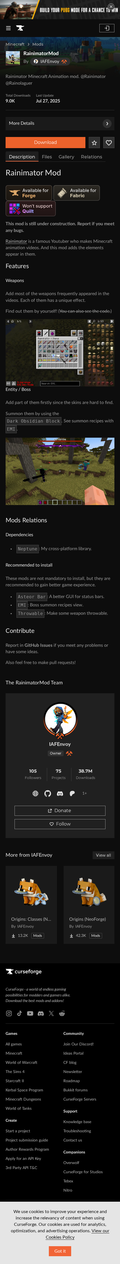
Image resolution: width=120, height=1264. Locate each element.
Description (22, 157)
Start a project (18, 1131)
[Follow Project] (108, 142)
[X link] (51, 1013)
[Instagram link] (9, 1013)
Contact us (72, 1140)
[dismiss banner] (111, 6)
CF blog (69, 1063)
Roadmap (71, 1081)
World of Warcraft (21, 1063)
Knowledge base (77, 1122)
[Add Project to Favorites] (94, 142)
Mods (37, 44)
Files (47, 157)
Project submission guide (27, 1140)
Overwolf (71, 1163)
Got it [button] (60, 1251)
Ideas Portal (73, 1053)
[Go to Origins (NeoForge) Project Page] (89, 905)
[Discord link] (40, 1013)
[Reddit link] (62, 1013)
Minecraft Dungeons (23, 1099)
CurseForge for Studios (83, 1172)
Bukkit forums (75, 1090)
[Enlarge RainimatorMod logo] (13, 58)
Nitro (67, 1190)
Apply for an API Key (23, 1159)
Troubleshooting (77, 1131)
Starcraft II (15, 1081)
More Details (21, 123)
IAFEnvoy (60, 744)
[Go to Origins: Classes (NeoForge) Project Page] (31, 905)
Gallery (66, 157)
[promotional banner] (60, 9)
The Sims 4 (15, 1072)
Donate (62, 810)
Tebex (68, 1181)
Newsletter (72, 1072)
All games (14, 1044)
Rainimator (16, 241)
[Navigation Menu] (8, 28)
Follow (63, 824)
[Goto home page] (20, 28)
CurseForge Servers (79, 1099)
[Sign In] (106, 28)
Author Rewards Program (27, 1150)
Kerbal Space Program (24, 1090)
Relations (91, 157)
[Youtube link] (30, 1013)
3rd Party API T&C (21, 1168)
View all (103, 855)
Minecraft (15, 44)
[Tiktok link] (19, 1013)
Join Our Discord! (78, 1044)
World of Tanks (19, 1109)
